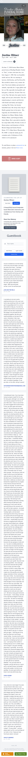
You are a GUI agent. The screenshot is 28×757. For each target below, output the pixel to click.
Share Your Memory (10, 227)
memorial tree (21, 145)
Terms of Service (18, 750)
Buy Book (16, 203)
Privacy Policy (10, 750)
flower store (19, 148)
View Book (7, 203)
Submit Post (14, 254)
